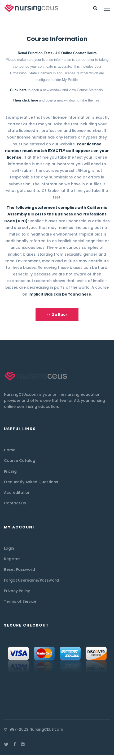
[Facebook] (15, 744)
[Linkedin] (23, 744)
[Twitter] (6, 744)
